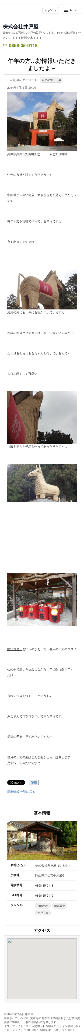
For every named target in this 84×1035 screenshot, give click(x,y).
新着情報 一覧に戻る (21, 791)
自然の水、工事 (51, 80)
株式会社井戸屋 (20, 26)
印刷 (34, 782)
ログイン (50, 10)
